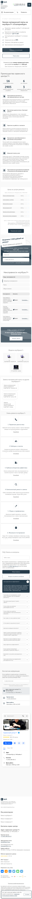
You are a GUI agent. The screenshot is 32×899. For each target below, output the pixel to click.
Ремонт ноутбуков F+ (6, 815)
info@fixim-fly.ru (5, 842)
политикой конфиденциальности (22, 262)
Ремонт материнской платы (8, 195)
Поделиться (2, 871)
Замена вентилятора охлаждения (10, 215)
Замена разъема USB (7, 207)
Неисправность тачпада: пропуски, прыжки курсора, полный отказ (7, 318)
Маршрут (8, 743)
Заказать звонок (16, 338)
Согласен (27, 894)
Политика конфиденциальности (16, 883)
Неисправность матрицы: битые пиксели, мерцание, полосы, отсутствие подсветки (7, 300)
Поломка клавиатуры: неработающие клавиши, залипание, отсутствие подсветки (7, 309)
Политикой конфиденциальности (16, 685)
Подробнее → (25, 300)
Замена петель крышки (8, 203)
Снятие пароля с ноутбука (8, 199)
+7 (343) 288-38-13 (19, 4)
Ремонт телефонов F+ (7, 818)
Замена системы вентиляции (9, 211)
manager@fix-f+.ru (6, 846)
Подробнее (16, 432)
